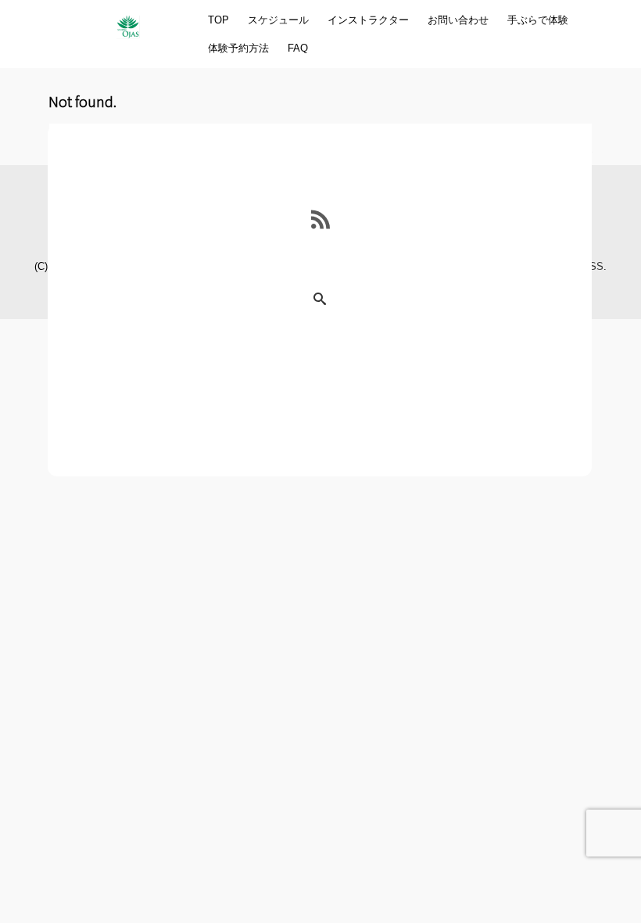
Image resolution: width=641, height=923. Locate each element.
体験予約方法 (238, 48)
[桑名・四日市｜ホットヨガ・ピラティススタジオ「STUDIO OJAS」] (127, 21)
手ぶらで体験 (537, 20)
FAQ (298, 48)
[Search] (320, 300)
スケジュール (278, 20)
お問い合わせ (458, 20)
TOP (218, 20)
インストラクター (368, 20)
